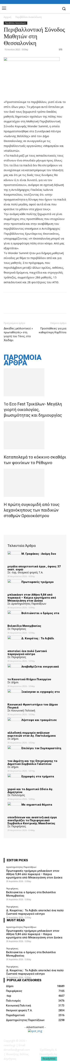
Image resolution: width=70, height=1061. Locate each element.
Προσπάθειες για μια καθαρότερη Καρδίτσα (52, 330)
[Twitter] (16, 305)
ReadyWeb (49, 1058)
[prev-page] (5, 524)
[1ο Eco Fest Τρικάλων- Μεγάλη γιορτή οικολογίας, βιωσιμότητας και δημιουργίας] (35, 382)
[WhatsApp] (33, 305)
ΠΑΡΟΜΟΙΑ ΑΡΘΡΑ (22, 360)
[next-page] (7, 524)
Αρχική (7, 17)
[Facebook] (56, 9)
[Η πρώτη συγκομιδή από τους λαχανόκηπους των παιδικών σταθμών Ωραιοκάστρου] (35, 483)
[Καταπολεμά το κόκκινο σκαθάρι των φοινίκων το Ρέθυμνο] (35, 435)
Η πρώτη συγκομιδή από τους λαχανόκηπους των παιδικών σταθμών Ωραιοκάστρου (32, 510)
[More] (42, 305)
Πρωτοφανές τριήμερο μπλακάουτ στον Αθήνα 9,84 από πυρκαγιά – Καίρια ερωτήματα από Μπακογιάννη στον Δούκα (34, 874)
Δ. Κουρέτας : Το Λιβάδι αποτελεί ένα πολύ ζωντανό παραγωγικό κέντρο (34, 912)
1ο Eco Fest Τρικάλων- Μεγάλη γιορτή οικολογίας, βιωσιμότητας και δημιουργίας (33, 410)
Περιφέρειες (12, 888)
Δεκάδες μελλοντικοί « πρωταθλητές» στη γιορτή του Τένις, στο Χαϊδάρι (18, 334)
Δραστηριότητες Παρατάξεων (21, 867)
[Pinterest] (24, 305)
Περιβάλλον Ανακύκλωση (28, 17)
